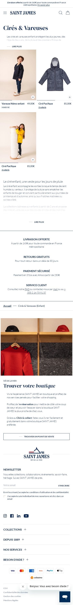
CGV (5, 588)
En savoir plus (44, 5)
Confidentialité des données (15, 592)
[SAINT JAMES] (23, 12)
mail (55, 289)
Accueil (7, 306)
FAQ (27, 289)
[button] (33, 97)
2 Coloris (42, 107)
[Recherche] (60, 13)
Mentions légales (10, 600)
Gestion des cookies (12, 596)
